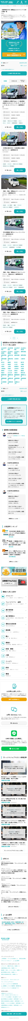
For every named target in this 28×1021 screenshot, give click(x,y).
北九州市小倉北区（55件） (8, 922)
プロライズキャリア (14, 979)
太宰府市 (16, 368)
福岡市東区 (23, 351)
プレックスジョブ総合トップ (6, 5)
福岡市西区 (23, 355)
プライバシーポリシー (6, 960)
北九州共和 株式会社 (6, 316)
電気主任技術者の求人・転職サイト (9, 974)
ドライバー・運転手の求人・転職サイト (10, 966)
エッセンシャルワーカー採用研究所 (9, 983)
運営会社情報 (22, 958)
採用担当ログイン (5, 1007)
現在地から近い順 (23, 81)
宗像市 (9, 368)
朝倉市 (2, 372)
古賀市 (22, 368)
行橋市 (22, 364)
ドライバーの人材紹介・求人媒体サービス (11, 997)
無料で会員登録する (14, 699)
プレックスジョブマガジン (7, 981)
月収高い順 (14, 81)
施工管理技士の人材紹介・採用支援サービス (11, 999)
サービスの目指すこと (13, 958)
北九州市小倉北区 (23, 348)
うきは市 (10, 370)
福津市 (2, 370)
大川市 (15, 364)
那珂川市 (23, 372)
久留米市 (23, 358)
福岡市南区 (17, 355)
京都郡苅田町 (10, 382)
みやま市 (10, 372)
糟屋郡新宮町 (17, 375)
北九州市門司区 (3, 348)
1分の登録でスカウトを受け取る (14, 421)
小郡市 (9, 366)
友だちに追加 (15, 748)
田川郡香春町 (3, 382)
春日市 (22, 366)
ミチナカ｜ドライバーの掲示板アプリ (10, 988)
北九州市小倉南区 (3, 352)
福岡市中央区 (10, 355)
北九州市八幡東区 (10, 352)
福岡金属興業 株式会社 (6, 236)
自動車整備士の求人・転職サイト (9, 968)
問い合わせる (14, 723)
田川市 (15, 362)
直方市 (2, 362)
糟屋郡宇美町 (3, 375)
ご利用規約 (3, 958)
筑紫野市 (16, 366)
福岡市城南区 (3, 359)
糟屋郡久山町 (23, 375)
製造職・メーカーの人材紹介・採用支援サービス (12, 1003)
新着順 (5, 81)
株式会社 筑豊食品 (6, 276)
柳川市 (22, 362)
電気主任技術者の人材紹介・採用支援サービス (12, 1001)
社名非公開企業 (5, 108)
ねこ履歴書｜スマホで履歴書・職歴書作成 (11, 986)
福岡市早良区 (10, 359)
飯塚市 (9, 362)
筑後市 (9, 364)
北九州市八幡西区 (17, 352)
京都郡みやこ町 (17, 382)
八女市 (2, 364)
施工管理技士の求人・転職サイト (9, 972)
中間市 (2, 366)
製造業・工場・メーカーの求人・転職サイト (11, 970)
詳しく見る (20, 127)
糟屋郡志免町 (10, 375)
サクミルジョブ (5, 979)
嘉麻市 (22, 370)
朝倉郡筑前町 (23, 379)
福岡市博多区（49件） (10, 923)
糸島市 (15, 372)
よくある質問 (16, 960)
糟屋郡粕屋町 (3, 379)
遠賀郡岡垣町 (17, 379)
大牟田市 (16, 358)
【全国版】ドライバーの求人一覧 (18, 5)
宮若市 (15, 370)
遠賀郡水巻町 (10, 379)
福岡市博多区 (3, 355)
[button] (11, 338)
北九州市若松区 (10, 348)
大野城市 (3, 368)
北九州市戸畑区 (17, 348)
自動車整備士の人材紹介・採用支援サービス (11, 1005)
